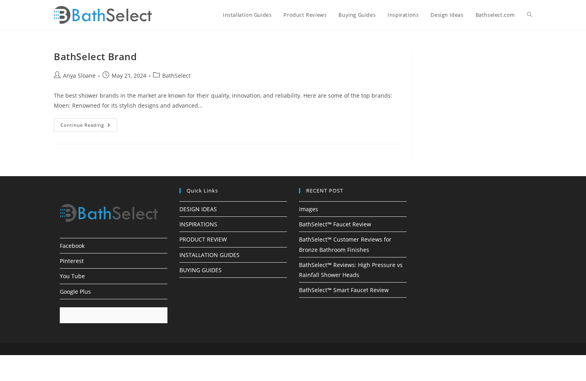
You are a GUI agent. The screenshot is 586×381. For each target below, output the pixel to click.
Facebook (72, 245)
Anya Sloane (79, 75)
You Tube (72, 276)
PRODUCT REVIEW (203, 239)
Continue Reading (89, 126)
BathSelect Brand (95, 56)
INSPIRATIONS (198, 224)
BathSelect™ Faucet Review (335, 224)
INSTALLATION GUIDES (209, 255)
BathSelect (176, 75)
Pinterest (72, 261)
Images (308, 209)
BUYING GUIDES (200, 270)
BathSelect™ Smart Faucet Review (344, 290)
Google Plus (75, 291)
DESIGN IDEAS (198, 209)
